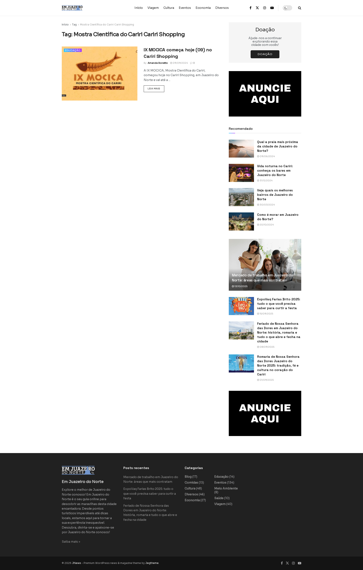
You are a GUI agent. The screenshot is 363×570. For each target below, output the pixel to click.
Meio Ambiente (226, 488)
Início (138, 8)
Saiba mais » (71, 541)
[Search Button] (299, 8)
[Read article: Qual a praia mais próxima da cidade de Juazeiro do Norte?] (241, 149)
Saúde (219, 498)
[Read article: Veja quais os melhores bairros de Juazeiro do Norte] (241, 197)
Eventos (185, 8)
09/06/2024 (267, 156)
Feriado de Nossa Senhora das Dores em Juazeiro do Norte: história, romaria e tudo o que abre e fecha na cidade (278, 332)
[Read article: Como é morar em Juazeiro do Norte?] (241, 221)
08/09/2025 (266, 346)
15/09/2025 (266, 313)
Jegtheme (152, 563)
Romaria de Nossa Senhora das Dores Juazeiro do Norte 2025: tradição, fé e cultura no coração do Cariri (278, 365)
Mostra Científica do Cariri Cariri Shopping (107, 24)
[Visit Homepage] (81, 8)
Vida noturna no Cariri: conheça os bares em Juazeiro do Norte (275, 170)
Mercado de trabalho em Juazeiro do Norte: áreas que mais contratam (262, 277)
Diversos (222, 8)
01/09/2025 (266, 379)
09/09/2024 (180, 62)
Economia (203, 8)
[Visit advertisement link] (265, 94)
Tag (74, 24)
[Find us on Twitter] (257, 8)
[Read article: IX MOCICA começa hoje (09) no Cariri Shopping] (99, 73)
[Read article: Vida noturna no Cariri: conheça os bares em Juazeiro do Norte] (241, 173)
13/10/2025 (240, 286)
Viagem (153, 8)
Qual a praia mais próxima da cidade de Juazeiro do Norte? (277, 146)
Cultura (168, 8)
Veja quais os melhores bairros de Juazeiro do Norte (275, 194)
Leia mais (156, 88)
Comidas (191, 482)
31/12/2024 (265, 180)
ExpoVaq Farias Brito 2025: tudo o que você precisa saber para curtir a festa (278, 303)
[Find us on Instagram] (264, 8)
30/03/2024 (267, 204)
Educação (73, 50)
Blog (188, 477)
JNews (76, 563)
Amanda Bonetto (158, 62)
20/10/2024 (266, 224)
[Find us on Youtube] (272, 8)
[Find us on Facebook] (250, 8)
